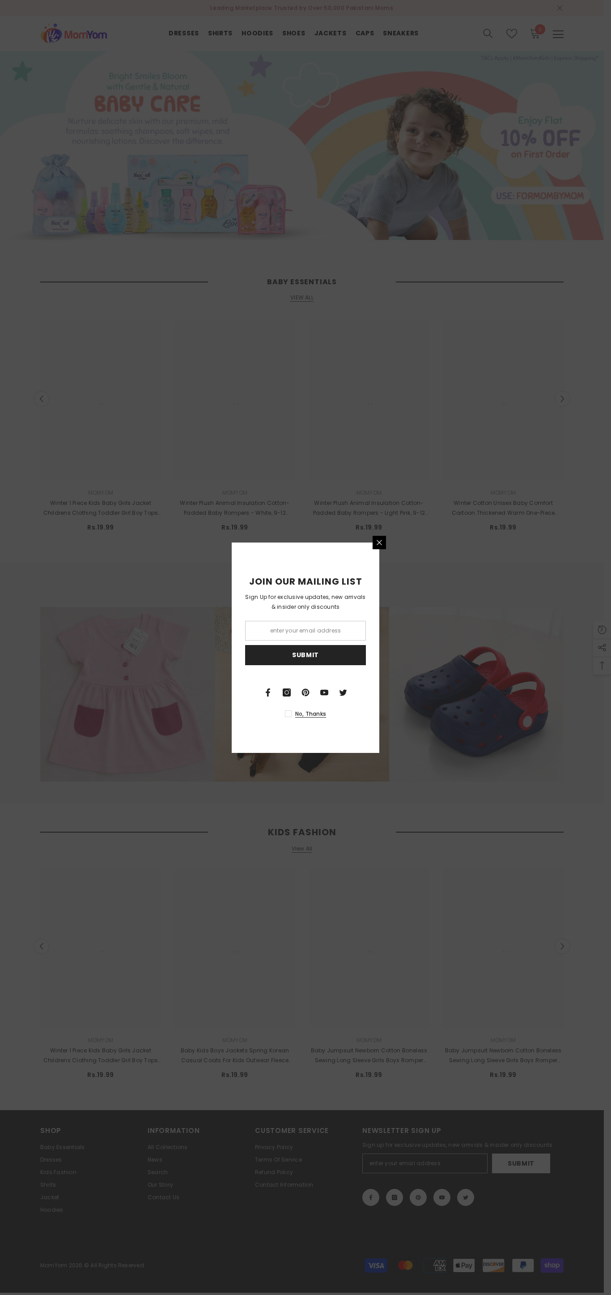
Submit (305, 654)
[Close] (379, 542)
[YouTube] (324, 692)
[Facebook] (268, 692)
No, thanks (310, 714)
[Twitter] (343, 692)
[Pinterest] (305, 692)
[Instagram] (286, 692)
